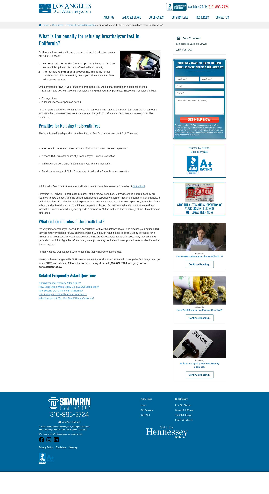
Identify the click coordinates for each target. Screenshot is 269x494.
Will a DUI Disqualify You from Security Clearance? (199, 365)
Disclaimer (61, 447)
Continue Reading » (200, 264)
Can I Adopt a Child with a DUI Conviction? (63, 294)
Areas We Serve (131, 17)
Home (143, 405)
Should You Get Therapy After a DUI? (60, 283)
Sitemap (73, 447)
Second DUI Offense (184, 410)
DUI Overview (147, 410)
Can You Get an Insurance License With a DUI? (199, 256)
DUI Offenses (156, 17)
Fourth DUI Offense (184, 420)
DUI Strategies (180, 17)
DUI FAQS (145, 415)
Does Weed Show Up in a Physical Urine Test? (199, 309)
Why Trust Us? (184, 49)
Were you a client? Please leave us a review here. (61, 434)
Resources (202, 17)
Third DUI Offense (183, 415)
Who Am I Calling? (69, 422)
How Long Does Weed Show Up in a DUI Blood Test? (69, 286)
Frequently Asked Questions (81, 25)
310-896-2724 (69, 415)
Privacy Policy (46, 447)
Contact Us (222, 17)
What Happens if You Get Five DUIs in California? (66, 298)
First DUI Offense (183, 405)
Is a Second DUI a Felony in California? (61, 290)
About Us (109, 17)
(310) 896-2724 (218, 6)
